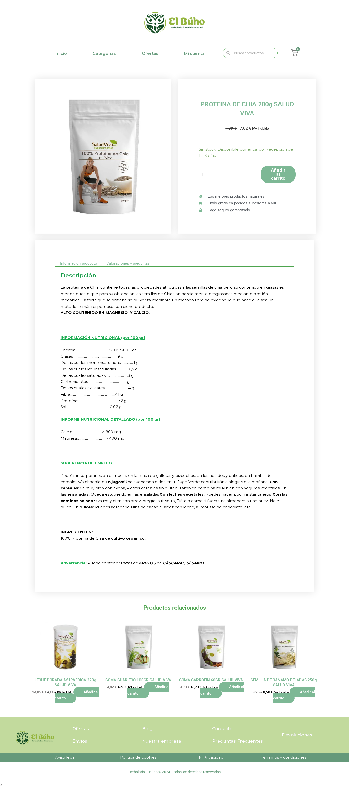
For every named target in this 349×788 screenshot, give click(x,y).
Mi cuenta (194, 53)
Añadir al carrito (278, 174)
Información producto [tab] (78, 263)
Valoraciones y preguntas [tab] (128, 263)
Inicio (61, 53)
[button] (1, 784)
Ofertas (150, 53)
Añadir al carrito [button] (77, 695)
